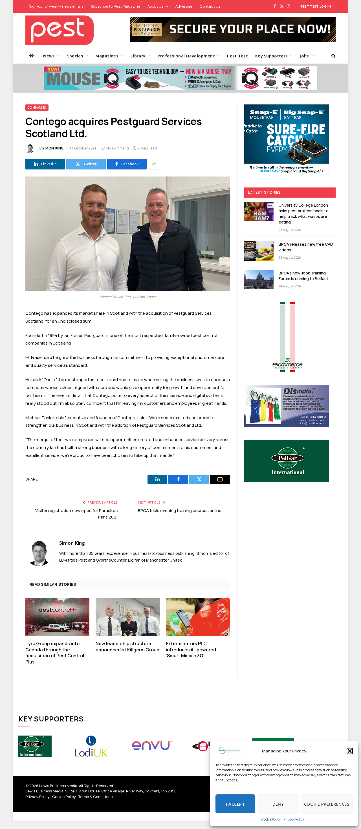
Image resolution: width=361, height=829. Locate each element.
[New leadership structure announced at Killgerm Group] (128, 617)
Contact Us (210, 6)
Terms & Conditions (95, 796)
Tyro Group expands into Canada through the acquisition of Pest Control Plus (54, 653)
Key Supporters (271, 56)
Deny (278, 804)
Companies (37, 108)
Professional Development (186, 56)
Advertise (183, 6)
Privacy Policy (293, 819)
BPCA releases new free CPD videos (306, 247)
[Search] (333, 55)
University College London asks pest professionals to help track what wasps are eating (304, 213)
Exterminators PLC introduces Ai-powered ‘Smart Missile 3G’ (191, 650)
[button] (350, 751)
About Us (155, 6)
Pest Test (237, 56)
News (49, 56)
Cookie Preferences (326, 804)
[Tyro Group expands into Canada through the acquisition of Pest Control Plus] (57, 617)
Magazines (106, 56)
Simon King (53, 148)
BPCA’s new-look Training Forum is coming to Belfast (303, 275)
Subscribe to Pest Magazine (115, 6)
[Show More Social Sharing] (153, 164)
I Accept (235, 804)
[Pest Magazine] (59, 30)
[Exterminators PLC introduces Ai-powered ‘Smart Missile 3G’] (198, 617)
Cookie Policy (271, 819)
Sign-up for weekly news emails (56, 6)
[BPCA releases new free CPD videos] (259, 250)
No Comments (117, 148)
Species (75, 56)
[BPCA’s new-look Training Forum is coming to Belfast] (259, 279)
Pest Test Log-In (316, 6)
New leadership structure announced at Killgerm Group (127, 647)
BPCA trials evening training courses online (179, 510)
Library (138, 56)
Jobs (304, 56)
